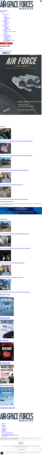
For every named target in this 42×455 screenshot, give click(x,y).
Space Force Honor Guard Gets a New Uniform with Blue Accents (12, 262)
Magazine (4, 25)
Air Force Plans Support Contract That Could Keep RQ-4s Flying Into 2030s (14, 170)
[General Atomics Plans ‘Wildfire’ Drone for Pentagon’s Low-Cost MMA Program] (5, 289)
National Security (7, 18)
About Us (4, 34)
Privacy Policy (4, 436)
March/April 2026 (5, 363)
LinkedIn (3, 426)
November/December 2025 (7, 408)
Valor (5, 32)
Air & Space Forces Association (7, 432)
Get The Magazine (7, 29)
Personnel (6, 17)
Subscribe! (6, 24)
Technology (6, 20)
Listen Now (21, 213)
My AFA (1, 11)
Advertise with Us (7, 38)
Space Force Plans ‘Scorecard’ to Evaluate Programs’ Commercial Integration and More (16, 141)
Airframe (5, 23)
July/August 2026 (5, 318)
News (3, 13)
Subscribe (1, 50)
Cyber (5, 19)
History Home (4, 30)
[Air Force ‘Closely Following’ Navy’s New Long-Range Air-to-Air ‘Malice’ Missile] (5, 246)
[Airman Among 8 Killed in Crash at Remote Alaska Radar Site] (5, 182)
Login (4, 10)
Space (5, 16)
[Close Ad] (41, 448)
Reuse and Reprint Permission (9, 40)
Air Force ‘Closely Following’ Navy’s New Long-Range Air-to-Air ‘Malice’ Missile (15, 248)
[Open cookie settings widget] (2, 453)
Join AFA (1, 10)
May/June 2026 (4, 340)
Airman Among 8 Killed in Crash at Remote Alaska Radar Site (11, 184)
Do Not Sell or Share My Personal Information (10, 435)
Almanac (5, 28)
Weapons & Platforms (6, 41)
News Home (6, 14)
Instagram (4, 425)
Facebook (4, 423)
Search (7, 10)
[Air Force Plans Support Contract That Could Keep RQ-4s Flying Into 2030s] (5, 231)
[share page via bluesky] (9, 53)
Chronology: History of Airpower (10, 31)
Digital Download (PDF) (8, 50)
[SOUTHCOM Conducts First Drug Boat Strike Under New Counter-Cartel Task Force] (5, 153)
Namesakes (6, 33)
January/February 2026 (6, 385)
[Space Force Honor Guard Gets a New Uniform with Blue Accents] (5, 260)
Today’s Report (7, 22)
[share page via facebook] (3, 53)
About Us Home (7, 35)
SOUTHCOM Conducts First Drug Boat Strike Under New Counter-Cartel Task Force (16, 155)
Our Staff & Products (8, 36)
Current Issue (6, 26)
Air (5, 15)
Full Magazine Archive (4, 296)
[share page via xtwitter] (4, 53)
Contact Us (6, 39)
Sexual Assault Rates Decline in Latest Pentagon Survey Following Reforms (14, 199)
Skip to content (2, 0)
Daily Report (4, 21)
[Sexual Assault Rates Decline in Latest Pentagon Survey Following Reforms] (5, 197)
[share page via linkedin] (6, 53)
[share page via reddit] (7, 53)
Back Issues (6, 27)
